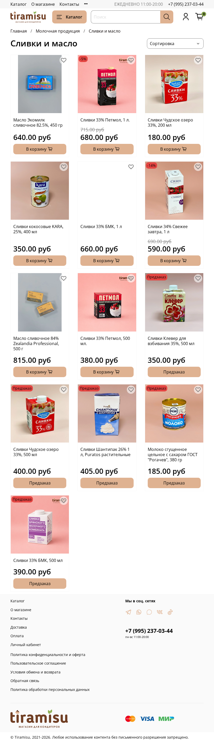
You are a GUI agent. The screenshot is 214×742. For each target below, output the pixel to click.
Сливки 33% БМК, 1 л (101, 226)
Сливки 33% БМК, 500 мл (38, 560)
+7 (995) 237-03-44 (186, 4)
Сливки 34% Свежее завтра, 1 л (168, 229)
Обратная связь (24, 680)
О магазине (43, 4)
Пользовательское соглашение (38, 663)
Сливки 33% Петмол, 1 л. (105, 120)
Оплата (17, 635)
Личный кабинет (25, 644)
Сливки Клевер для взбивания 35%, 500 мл (171, 340)
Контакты (69, 4)
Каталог (18, 4)
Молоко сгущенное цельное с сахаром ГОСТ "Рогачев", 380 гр (173, 454)
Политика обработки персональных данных (50, 689)
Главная (18, 31)
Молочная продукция (58, 31)
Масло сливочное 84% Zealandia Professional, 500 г (36, 343)
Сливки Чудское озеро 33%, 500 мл (36, 451)
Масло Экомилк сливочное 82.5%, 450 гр (38, 122)
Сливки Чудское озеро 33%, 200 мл (170, 122)
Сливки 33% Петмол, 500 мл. (105, 340)
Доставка (18, 627)
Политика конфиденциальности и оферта (47, 654)
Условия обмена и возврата (35, 672)
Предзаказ (174, 372)
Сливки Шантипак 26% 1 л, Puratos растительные (105, 451)
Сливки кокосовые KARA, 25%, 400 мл (38, 229)
